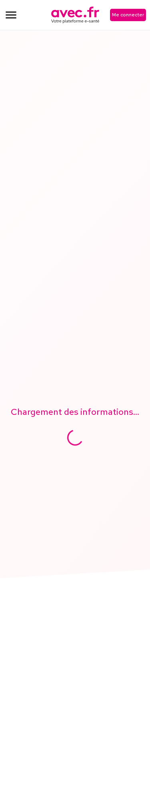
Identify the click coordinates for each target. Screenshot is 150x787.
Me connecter (128, 15)
